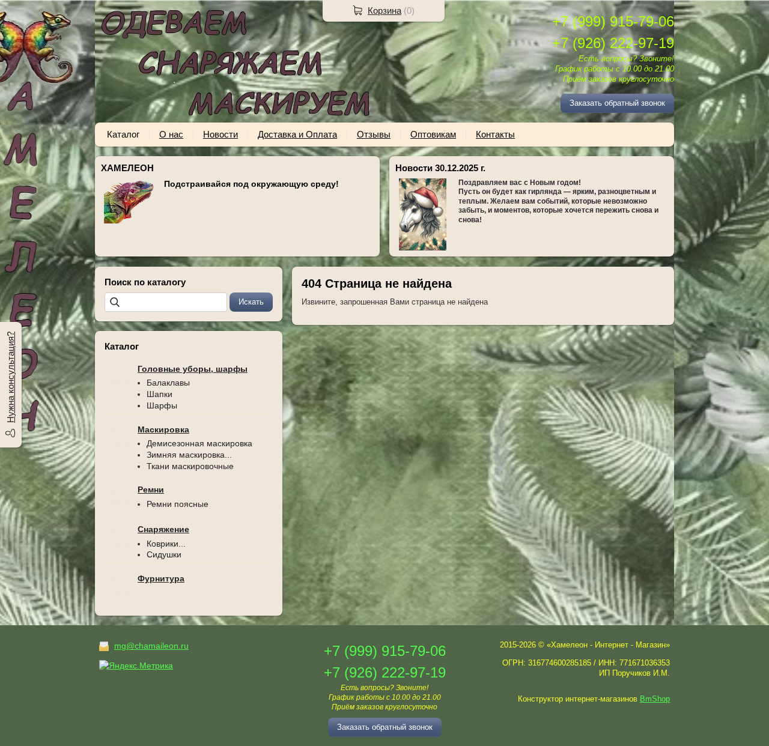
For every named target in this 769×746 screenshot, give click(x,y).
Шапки (159, 394)
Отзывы (374, 134)
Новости (220, 134)
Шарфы (162, 405)
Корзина (384, 10)
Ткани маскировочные (190, 466)
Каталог (123, 134)
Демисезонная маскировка (199, 443)
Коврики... (166, 543)
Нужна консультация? (10, 377)
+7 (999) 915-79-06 (613, 21)
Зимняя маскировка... (189, 454)
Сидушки (164, 554)
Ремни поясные (177, 504)
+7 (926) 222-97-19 (613, 43)
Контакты (495, 134)
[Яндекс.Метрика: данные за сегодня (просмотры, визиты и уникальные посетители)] (136, 665)
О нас (171, 134)
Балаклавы (168, 382)
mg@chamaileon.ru (151, 645)
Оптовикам (433, 134)
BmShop (655, 698)
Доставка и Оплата (297, 134)
